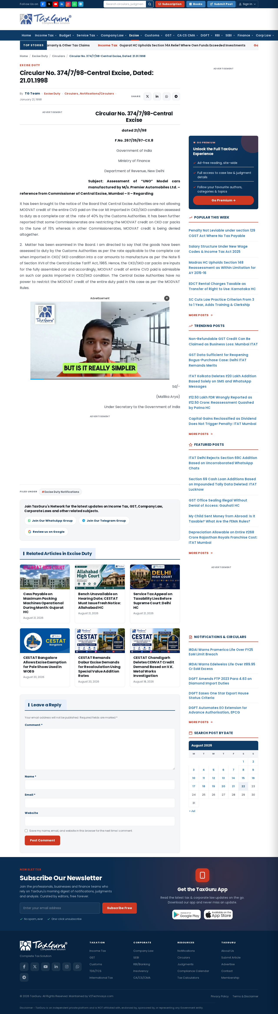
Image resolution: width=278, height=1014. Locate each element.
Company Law (112, 35)
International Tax (101, 978)
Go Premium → (224, 200)
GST (168, 35)
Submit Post (223, 4)
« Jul (192, 811)
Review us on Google (49, 532)
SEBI (228, 35)
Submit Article (231, 957)
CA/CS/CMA (142, 978)
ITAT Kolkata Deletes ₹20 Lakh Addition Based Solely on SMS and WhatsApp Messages (222, 381)
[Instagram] (68, 4)
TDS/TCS (95, 971)
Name (30, 776)
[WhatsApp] (74, 4)
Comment (34, 725)
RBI (217, 35)
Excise (134, 35)
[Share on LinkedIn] (157, 96)
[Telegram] (80, 4)
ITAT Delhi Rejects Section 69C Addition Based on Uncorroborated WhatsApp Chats (223, 463)
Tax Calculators (188, 978)
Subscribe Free (119, 908)
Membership (230, 978)
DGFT (205, 35)
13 (223, 778)
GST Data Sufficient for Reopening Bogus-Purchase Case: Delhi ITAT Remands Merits (218, 360)
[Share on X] (147, 96)
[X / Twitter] (49, 4)
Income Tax (44, 35)
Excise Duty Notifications (62, 492)
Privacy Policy (220, 996)
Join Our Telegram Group (106, 521)
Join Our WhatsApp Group (52, 521)
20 (223, 786)
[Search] (149, 4)
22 (243, 786)
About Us (227, 951)
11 (204, 778)
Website (31, 813)
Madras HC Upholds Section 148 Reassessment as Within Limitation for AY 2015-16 (222, 267)
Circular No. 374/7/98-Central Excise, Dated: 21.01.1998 (86, 77)
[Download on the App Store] (218, 914)
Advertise (228, 964)
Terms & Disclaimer (245, 996)
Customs (152, 35)
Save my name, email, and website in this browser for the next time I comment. (81, 831)
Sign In (247, 4)
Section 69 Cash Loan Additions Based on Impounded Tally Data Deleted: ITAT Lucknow (223, 484)
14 (233, 778)
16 (253, 778)
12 (213, 778)
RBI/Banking (141, 964)
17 (193, 786)
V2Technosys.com (101, 996)
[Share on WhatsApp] (166, 96)
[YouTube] (55, 4)
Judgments (185, 964)
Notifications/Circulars (97, 93)
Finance (244, 35)
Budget (65, 35)
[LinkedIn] (62, 4)
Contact (227, 971)
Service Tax (86, 35)
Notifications (186, 951)
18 (203, 786)
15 (243, 778)
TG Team (32, 93)
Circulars (58, 56)
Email (30, 795)
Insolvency (140, 971)
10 (193, 778)
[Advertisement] (52, 154)
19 (213, 786)
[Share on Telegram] (176, 96)
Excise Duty (40, 56)
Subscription (172, 4)
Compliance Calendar (193, 971)
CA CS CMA (186, 35)
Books (197, 4)
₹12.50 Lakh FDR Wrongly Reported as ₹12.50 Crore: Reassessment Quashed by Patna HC (221, 402)
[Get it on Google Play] (186, 914)
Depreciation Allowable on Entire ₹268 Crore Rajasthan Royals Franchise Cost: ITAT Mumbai (223, 537)
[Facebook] (43, 4)
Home (26, 35)
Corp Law (263, 35)
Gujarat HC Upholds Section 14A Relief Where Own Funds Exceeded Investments (125, 45)
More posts (199, 315)
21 (233, 786)
